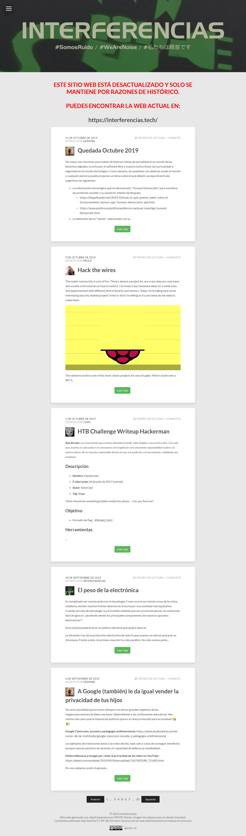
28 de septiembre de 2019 (83, 577)
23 (138, 799)
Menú (9, 9)
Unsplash (180, 817)
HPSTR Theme (123, 817)
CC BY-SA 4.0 (105, 820)
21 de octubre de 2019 (81, 137)
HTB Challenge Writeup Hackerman (123, 431)
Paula (87, 260)
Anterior (95, 799)
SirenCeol (87, 487)
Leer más (122, 229)
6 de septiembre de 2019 (82, 678)
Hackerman (91, 475)
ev (164, 817)
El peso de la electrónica (108, 589)
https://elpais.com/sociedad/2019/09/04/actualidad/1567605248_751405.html (114, 760)
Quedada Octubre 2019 (108, 150)
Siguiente (150, 799)
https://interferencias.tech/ (123, 119)
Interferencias (94, 580)
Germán (89, 141)
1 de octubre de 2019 (80, 418)
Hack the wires (97, 269)
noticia (75, 627)
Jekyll (92, 817)
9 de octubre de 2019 (80, 257)
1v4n (86, 422)
